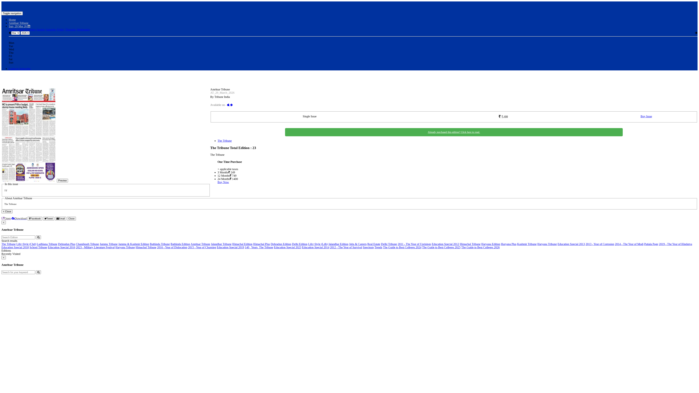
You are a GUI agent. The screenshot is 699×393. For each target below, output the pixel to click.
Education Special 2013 (571, 244)
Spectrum (368, 247)
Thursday (70, 29)
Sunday (41, 29)
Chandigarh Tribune (87, 244)
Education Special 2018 (15, 247)
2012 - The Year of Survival (346, 247)
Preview (62, 180)
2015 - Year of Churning (202, 247)
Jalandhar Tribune (221, 244)
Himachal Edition (242, 244)
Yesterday (30, 29)
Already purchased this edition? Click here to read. (454, 132)
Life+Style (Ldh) (318, 244)
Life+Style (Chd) (26, 244)
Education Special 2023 (287, 247)
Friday (60, 29)
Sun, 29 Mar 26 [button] (18, 26)
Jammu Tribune (109, 244)
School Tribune (38, 247)
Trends (378, 247)
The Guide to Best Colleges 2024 (402, 247)
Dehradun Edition (281, 244)
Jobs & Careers (358, 244)
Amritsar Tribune (200, 244)
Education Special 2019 (230, 247)
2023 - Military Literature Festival (95, 247)
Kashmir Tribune (527, 244)
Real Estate (373, 244)
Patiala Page (651, 244)
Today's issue (16, 29)
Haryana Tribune (547, 244)
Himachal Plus (261, 244)
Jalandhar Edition (338, 244)
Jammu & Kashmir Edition (133, 244)
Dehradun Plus (66, 244)
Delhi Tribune (389, 244)
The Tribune (225, 140)
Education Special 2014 (315, 247)
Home (12, 19)
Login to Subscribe (20, 68)
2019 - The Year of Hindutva (675, 244)
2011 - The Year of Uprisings (414, 244)
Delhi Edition (299, 244)
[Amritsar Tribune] (349, 6)
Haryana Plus (508, 244)
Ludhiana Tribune (47, 244)
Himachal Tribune (470, 244)
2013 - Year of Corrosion (600, 244)
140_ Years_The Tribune (259, 247)
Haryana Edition (490, 244)
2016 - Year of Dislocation (172, 247)
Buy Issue (646, 116)
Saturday (51, 29)
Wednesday (83, 29)
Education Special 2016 (61, 247)
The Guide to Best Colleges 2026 (480, 247)
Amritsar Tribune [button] (18, 23)
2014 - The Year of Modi (629, 244)
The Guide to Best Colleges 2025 (441, 247)
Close (71, 218)
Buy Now (223, 182)
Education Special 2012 (445, 244)
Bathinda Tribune (160, 244)
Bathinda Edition (180, 244)
